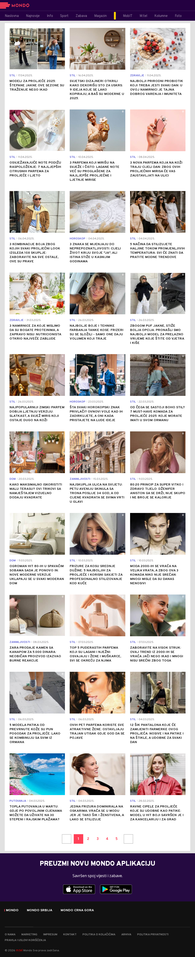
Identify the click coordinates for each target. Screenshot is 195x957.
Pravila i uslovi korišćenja (25, 940)
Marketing (29, 934)
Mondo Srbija (39, 910)
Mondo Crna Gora (77, 910)
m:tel (19, 950)
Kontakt (70, 934)
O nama (10, 934)
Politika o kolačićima (99, 934)
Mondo (12, 910)
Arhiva (126, 934)
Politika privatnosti (153, 934)
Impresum (50, 934)
